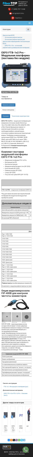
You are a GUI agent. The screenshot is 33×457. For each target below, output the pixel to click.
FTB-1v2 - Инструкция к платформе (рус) (16, 386)
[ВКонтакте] (9, 440)
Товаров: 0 (18, 18)
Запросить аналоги (8, 105)
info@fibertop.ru (18, 13)
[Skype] (22, 440)
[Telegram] (24, 440)
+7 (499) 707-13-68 (18, 9)
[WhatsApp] (19, 440)
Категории (7, 29)
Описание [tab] (6, 116)
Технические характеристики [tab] (20, 116)
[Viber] (16, 440)
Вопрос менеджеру (8, 110)
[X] (14, 440)
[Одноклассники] (11, 440)
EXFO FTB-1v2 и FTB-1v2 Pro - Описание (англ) (15, 394)
